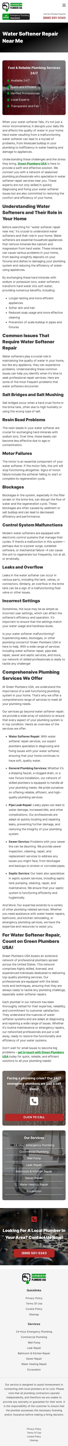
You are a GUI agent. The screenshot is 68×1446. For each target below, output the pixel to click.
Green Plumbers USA (32, 163)
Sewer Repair (34, 1178)
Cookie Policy (34, 1308)
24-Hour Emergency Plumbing (34, 1145)
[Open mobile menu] (64, 5)
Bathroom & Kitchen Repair (34, 1171)
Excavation (34, 1191)
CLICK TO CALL (34, 1117)
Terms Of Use (34, 1303)
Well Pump (34, 1158)
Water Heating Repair (34, 1184)
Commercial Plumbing (34, 1151)
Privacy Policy (34, 1298)
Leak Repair (34, 1165)
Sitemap (34, 1314)
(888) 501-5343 (34, 1253)
